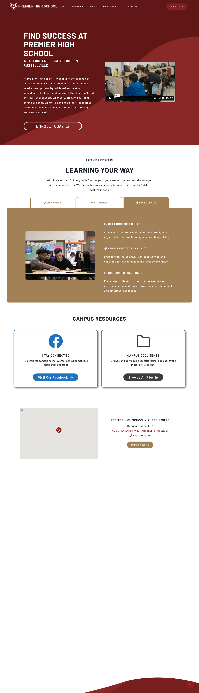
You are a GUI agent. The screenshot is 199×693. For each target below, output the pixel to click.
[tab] (52, 202)
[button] (58, 430)
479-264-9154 (141, 435)
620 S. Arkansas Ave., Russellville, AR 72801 (140, 430)
